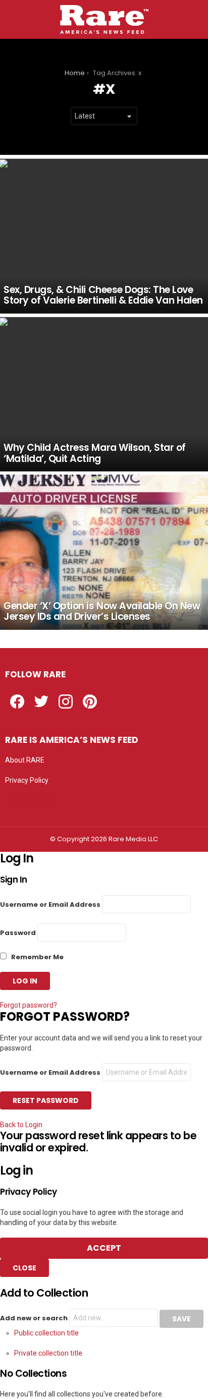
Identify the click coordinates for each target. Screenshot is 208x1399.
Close (24, 1268)
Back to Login (21, 1125)
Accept (104, 1248)
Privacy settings (30, 800)
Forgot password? (28, 1005)
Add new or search (34, 1318)
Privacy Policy (26, 780)
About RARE (24, 760)
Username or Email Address (50, 904)
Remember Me (37, 957)
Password (18, 933)
